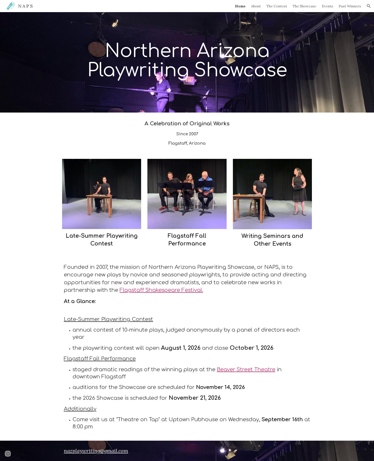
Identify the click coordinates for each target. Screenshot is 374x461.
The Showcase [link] (304, 6)
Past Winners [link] (350, 6)
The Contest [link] (276, 6)
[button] (369, 6)
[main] (187, 62)
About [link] (256, 6)
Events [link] (327, 6)
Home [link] (240, 6)
